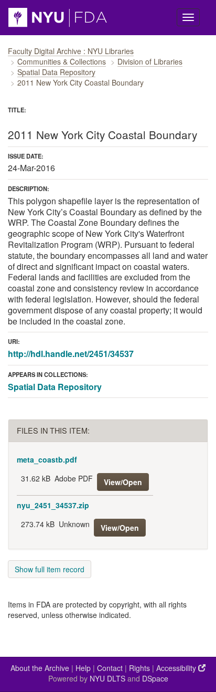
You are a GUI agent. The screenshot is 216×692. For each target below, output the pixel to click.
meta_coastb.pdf (47, 459)
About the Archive (39, 668)
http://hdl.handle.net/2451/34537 (71, 354)
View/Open (123, 482)
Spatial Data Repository (56, 72)
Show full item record (49, 569)
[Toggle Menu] (188, 17)
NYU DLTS (107, 678)
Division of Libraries (149, 61)
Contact (110, 668)
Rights (139, 668)
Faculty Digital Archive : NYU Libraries (71, 51)
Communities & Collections (61, 61)
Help (83, 668)
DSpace (155, 678)
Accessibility (177, 668)
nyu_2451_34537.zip (53, 505)
